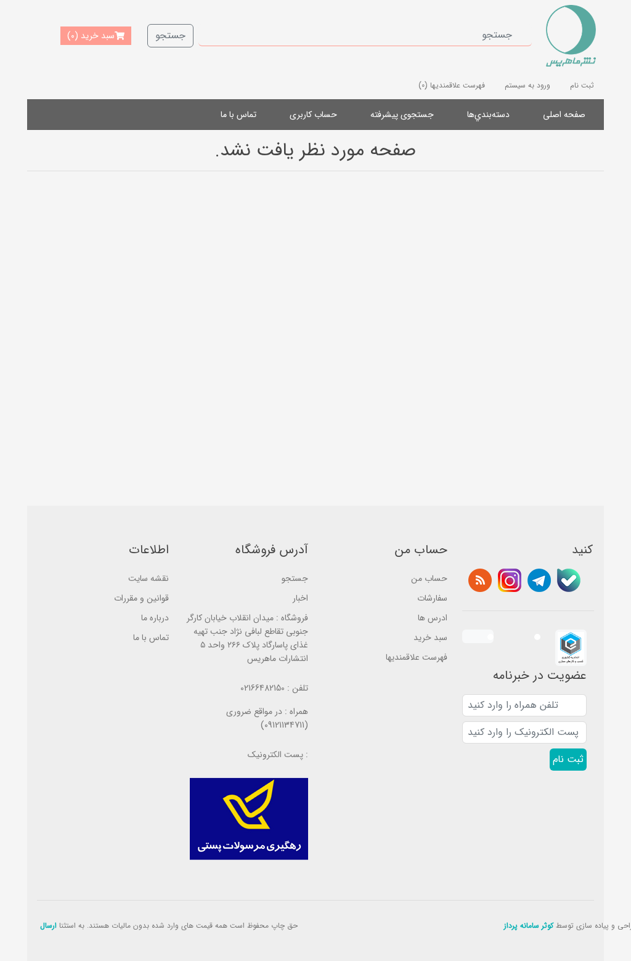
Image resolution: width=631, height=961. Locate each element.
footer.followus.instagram (509, 580)
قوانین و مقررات (141, 598)
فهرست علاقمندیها (416, 657)
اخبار (300, 598)
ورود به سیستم (527, 85)
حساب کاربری (313, 114)
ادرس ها (432, 618)
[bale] (568, 580)
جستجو (170, 35)
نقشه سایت (148, 578)
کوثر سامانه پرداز (528, 925)
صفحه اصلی (564, 114)
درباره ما (155, 618)
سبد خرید (430, 637)
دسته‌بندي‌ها (488, 114)
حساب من (429, 578)
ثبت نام (582, 85)
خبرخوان (480, 580)
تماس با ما (238, 114)
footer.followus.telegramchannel (539, 580)
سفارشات (432, 598)
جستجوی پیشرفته (402, 114)
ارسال (48, 925)
